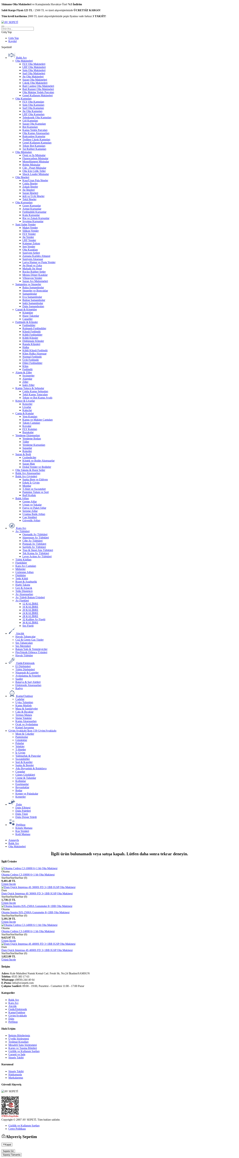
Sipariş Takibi (16, 1057)
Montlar (26, 485)
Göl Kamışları (30, 120)
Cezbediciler (29, 457)
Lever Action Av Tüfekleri (37, 556)
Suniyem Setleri (31, 252)
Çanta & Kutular (24, 413)
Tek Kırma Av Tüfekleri (35, 553)
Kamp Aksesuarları (26, 721)
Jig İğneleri (28, 189)
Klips (25, 366)
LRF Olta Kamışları (33, 114)
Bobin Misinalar (31, 164)
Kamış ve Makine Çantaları (37, 419)
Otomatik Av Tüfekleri (34, 534)
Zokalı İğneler (30, 186)
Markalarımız (15, 1077)
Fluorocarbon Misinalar (35, 158)
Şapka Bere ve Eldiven (35, 479)
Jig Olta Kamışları (32, 111)
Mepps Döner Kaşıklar (35, 274)
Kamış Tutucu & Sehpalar (29, 388)
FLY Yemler (29, 233)
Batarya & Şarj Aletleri (28, 682)
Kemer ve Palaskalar (26, 793)
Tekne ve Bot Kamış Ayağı (37, 397)
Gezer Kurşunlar (31, 205)
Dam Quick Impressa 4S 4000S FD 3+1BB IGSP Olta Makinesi (37, 950)
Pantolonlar (21, 736)
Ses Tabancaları (24, 642)
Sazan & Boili (23, 454)
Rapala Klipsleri (31, 344)
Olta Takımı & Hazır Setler (30, 470)
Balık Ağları (22, 498)
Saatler (19, 678)
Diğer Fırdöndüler (32, 363)
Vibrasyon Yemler (32, 278)
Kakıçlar (27, 410)
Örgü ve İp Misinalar (33, 155)
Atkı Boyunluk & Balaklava (31, 768)
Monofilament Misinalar (35, 161)
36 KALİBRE (30, 622)
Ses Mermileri (23, 645)
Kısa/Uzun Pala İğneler (35, 180)
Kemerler (20, 796)
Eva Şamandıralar (32, 296)
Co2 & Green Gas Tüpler (29, 639)
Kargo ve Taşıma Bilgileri (22, 1048)
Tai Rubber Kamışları (34, 148)
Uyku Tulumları (24, 702)
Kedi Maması (22, 834)
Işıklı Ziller (28, 385)
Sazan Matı (28, 463)
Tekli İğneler (29, 199)
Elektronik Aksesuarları (28, 685)
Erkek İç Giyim (31, 482)
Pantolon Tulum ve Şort (35, 492)
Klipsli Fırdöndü (31, 331)
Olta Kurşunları (24, 202)
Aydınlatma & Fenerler (28, 675)
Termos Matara (23, 714)
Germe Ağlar (29, 501)
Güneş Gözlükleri (25, 774)
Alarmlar (27, 378)
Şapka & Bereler (24, 765)
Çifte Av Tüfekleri (32, 540)
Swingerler (28, 375)
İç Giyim (20, 752)
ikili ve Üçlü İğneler (33, 196)
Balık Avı (13, 843)
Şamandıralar (29, 293)
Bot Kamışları (30, 126)
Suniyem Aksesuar (32, 259)
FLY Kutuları (29, 429)
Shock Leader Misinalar (35, 174)
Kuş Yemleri (22, 831)
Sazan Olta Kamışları (34, 123)
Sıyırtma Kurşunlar (32, 221)
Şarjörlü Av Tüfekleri (34, 547)
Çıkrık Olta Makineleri (34, 82)
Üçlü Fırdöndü (30, 359)
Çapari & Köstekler (26, 309)
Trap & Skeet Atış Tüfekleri (37, 550)
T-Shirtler (20, 749)
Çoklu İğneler (30, 183)
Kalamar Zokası (31, 243)
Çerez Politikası (17, 1128)
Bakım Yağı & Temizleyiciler (31, 649)
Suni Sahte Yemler (25, 224)
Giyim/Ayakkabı (17, 1015)
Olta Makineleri (24, 60)
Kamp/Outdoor (16, 1012)
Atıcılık (12, 1006)
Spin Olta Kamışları (33, 104)
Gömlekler (21, 740)
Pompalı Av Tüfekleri (34, 543)
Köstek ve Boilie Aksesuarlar (38, 460)
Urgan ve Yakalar (32, 504)
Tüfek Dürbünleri (25, 669)
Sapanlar (27, 448)
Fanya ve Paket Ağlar (34, 507)
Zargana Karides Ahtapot (36, 255)
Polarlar (19, 743)
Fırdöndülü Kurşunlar (34, 211)
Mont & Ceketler (24, 733)
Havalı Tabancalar (25, 636)
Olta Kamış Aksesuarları (35, 133)
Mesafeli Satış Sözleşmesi (22, 1044)
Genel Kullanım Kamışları (36, 142)
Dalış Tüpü (21, 813)
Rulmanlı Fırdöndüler (34, 328)
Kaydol (12, 41)
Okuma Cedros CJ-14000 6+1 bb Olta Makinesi (28, 931)
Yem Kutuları (29, 416)
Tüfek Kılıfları (23, 559)
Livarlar (26, 407)
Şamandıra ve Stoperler (28, 284)
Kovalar (26, 425)
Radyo (19, 688)
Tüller (25, 441)
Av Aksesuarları (24, 594)
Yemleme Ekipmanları (27, 435)
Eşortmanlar (22, 784)
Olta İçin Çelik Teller (34, 170)
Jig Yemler (28, 237)
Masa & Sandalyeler (26, 708)
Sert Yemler (28, 246)
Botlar (18, 790)
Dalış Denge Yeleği (26, 817)
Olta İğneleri (22, 177)
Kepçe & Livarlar (25, 400)
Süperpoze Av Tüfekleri (35, 537)
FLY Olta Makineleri (33, 63)
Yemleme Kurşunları (33, 444)
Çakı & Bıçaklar (24, 711)
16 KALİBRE (30, 606)
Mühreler (20, 569)
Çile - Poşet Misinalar (34, 167)
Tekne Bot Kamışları (33, 145)
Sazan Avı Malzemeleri (35, 281)
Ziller (25, 381)
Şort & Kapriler (24, 762)
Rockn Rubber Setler (34, 271)
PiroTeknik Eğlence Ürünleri (31, 652)
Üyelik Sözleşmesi (18, 1038)
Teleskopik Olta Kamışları (36, 117)
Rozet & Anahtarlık (26, 581)
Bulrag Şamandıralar (33, 300)
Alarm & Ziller (23, 372)
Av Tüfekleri (22, 531)
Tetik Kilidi (21, 578)
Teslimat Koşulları (18, 1041)
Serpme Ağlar (30, 510)
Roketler (27, 451)
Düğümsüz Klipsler (33, 340)
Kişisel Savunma (24, 727)
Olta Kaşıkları (30, 249)
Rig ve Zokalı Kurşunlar (35, 218)
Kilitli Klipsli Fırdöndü (35, 350)
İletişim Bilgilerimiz (19, 1035)
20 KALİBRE (30, 609)
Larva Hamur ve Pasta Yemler (38, 262)
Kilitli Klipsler (30, 337)
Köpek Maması (23, 827)
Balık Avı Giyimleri (26, 476)
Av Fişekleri (22, 600)
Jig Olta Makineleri (33, 76)
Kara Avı (13, 1002)
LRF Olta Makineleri (34, 67)
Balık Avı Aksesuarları (27, 473)
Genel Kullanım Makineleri (37, 95)
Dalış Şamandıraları (33, 306)
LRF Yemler (29, 240)
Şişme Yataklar (23, 718)
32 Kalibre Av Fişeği (33, 619)
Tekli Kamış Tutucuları (35, 394)
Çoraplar (20, 771)
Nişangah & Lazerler (26, 672)
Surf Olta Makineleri (33, 73)
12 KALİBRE (30, 603)
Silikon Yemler (30, 230)
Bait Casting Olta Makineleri (38, 85)
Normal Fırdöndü (32, 356)
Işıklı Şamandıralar (32, 303)
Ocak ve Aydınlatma (26, 724)
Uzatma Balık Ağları (33, 514)
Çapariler (27, 318)
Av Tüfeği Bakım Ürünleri (30, 597)
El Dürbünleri (23, 666)
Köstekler (27, 312)
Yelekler (19, 746)
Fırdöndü (27, 369)
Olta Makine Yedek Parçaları (38, 92)
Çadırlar (19, 699)
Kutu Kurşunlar (31, 215)
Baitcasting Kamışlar (33, 136)
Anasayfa (13, 840)
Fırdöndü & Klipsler (26, 322)
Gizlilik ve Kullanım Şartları (24, 1051)
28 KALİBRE (30, 616)
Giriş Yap (13, 38)
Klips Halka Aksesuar (34, 353)
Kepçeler (27, 403)
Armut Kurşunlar (31, 208)
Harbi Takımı (22, 584)
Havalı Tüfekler (24, 655)
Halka (25, 347)
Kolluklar (20, 781)
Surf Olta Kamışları (33, 108)
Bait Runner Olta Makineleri (38, 89)
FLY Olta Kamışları (33, 101)
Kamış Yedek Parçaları (34, 130)
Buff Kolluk (29, 495)
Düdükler (20, 575)
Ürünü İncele (8, 884)
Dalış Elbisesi (22, 807)
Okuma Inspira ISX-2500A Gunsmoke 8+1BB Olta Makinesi (35, 912)
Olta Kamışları (23, 98)
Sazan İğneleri (30, 193)
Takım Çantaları (31, 422)
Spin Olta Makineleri (33, 70)
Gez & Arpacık (23, 587)
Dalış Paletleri (23, 810)
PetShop (13, 1021)
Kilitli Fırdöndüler (32, 334)
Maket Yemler (30, 227)
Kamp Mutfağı (23, 705)
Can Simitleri (29, 517)
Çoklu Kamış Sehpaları (35, 391)
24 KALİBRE (30, 613)
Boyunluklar (22, 787)
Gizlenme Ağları (24, 572)
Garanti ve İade (16, 1054)
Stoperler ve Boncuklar (35, 290)
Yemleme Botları (31, 438)
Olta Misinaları (23, 152)
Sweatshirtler (22, 758)
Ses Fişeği (28, 625)
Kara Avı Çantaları (25, 565)
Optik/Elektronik (17, 1009)
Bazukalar (28, 432)
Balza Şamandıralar (33, 287)
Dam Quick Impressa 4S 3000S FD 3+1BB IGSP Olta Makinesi (37, 893)
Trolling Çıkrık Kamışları (36, 139)
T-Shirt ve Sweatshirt (34, 488)
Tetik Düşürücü (24, 591)
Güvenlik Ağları (31, 520)
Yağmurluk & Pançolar (28, 755)
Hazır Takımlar (30, 315)
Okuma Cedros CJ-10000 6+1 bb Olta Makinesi (28, 874)
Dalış (11, 1018)
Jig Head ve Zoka (32, 265)
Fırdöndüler (28, 325)
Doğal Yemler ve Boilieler (36, 466)
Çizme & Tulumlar (25, 777)
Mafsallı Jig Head (32, 268)
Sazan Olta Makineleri (34, 79)
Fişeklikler (21, 562)
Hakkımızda (15, 1074)
